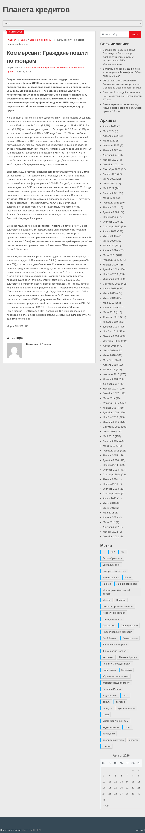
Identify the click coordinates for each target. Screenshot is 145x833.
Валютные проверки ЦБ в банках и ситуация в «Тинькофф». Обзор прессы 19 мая (122, 72)
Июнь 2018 (109, 355)
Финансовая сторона (115, 644)
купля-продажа (126, 708)
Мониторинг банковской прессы (116, 592)
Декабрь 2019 (111, 269)
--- (104, 552)
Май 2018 (108, 360)
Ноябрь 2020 (110, 216)
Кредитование (111, 577)
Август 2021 (110, 174)
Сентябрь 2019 (111, 283)
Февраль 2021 (111, 202)
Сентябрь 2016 (111, 426)
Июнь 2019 (109, 298)
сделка (107, 746)
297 (113, 552)
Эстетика (126, 670)
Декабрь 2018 (111, 326)
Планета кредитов (36, 9)
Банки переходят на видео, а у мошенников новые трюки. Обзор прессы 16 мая (122, 108)
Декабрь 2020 (111, 212)
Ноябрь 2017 (110, 388)
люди (106, 714)
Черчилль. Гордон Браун (117, 663)
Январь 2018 (110, 379)
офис (128, 727)
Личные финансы (127, 583)
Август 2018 (110, 345)
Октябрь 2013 (111, 488)
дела (125, 695)
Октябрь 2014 (111, 469)
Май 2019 (108, 302)
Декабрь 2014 (111, 460)
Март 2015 (109, 445)
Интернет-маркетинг (114, 571)
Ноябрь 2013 (110, 484)
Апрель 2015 (110, 441)
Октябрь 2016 (111, 422)
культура (107, 708)
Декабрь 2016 (111, 412)
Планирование (129, 625)
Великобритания (112, 558)
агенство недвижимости (116, 682)
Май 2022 (108, 131)
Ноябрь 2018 (110, 331)
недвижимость (111, 727)
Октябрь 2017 (111, 393)
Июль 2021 (109, 178)
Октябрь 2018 (111, 336)
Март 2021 (109, 197)
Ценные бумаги (128, 657)
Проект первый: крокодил (117, 631)
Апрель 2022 (110, 135)
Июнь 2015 (109, 431)
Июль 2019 (109, 293)
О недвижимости (112, 619)
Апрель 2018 (110, 364)
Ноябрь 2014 (110, 464)
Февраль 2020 (111, 259)
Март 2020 (109, 255)
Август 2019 (110, 288)
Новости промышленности (118, 606)
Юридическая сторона (116, 676)
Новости (121, 600)
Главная (11, 39)
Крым (127, 577)
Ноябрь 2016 (110, 417)
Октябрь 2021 (111, 164)
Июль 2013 (109, 503)
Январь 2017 (110, 407)
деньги (106, 701)
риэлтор (133, 740)
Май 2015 (108, 436)
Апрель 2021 (110, 193)
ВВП (122, 552)
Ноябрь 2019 (110, 274)
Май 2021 (108, 188)
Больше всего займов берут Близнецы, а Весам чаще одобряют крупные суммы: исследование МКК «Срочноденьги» (119, 56)
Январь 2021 (110, 207)
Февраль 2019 (111, 317)
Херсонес (108, 657)
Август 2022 (110, 126)
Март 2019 (109, 312)
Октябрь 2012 (111, 536)
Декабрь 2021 (111, 154)
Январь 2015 (110, 455)
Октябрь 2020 (111, 221)
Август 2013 (110, 498)
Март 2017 (109, 398)
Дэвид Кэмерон (111, 564)
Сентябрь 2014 (111, 474)
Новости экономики (114, 612)
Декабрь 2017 (111, 383)
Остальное (109, 625)
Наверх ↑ (140, 830)
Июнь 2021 (109, 183)
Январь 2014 (110, 479)
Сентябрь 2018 (111, 340)
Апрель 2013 (110, 517)
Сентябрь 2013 (111, 493)
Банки (24, 39)
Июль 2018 (109, 350)
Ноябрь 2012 (110, 531)
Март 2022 (109, 140)
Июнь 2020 (109, 240)
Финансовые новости (115, 650)
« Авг (106, 805)
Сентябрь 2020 (111, 226)
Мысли (107, 600)
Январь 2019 (110, 321)
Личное (107, 583)
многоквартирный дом (115, 720)
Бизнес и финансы (40, 39)
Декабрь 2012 (111, 526)
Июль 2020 (109, 236)
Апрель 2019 (110, 307)
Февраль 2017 (111, 402)
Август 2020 (110, 231)
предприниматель (113, 740)
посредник (109, 733)
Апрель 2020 (110, 250)
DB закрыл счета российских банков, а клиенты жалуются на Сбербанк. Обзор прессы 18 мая (122, 84)
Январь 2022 (110, 150)
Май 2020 (108, 245)
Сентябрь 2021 (111, 169)
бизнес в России (112, 689)
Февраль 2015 (111, 450)
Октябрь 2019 (111, 278)
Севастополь (130, 638)
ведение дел (110, 695)
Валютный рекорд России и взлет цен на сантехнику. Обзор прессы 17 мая (122, 96)
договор (120, 701)
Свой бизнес (110, 638)
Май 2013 (108, 512)
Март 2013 (109, 522)
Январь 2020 (110, 264)
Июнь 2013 (109, 507)
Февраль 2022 (111, 145)
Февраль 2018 (111, 374)
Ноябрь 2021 (110, 159)
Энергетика (109, 670)
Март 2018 (109, 369)
